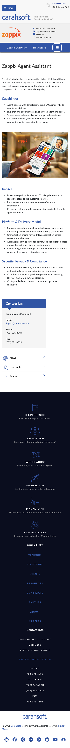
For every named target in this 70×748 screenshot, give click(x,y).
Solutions (35, 564)
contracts (35, 592)
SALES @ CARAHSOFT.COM (35, 659)
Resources (35, 583)
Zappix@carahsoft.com (17, 323)
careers (35, 621)
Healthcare (39, 47)
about (35, 611)
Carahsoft (16, 725)
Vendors (35, 554)
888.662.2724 (60, 6)
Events (35, 573)
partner (35, 602)
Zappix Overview (17, 47)
